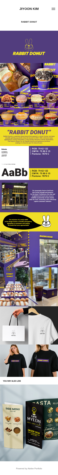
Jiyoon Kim (29, 9)
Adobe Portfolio (35, 468)
